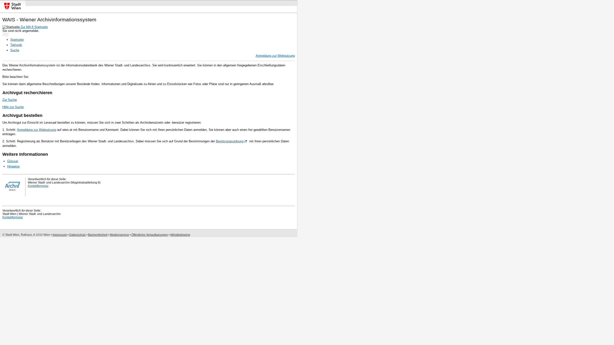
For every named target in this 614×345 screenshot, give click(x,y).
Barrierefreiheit (97, 234)
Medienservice (119, 234)
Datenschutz (77, 234)
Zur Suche (9, 100)
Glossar (12, 161)
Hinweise (13, 166)
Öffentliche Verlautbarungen (149, 234)
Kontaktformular (38, 186)
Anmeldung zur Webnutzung (275, 56)
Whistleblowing (180, 234)
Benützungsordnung (229, 141)
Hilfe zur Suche (13, 107)
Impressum (60, 234)
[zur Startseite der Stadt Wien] (12, 9)
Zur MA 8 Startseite (34, 27)
